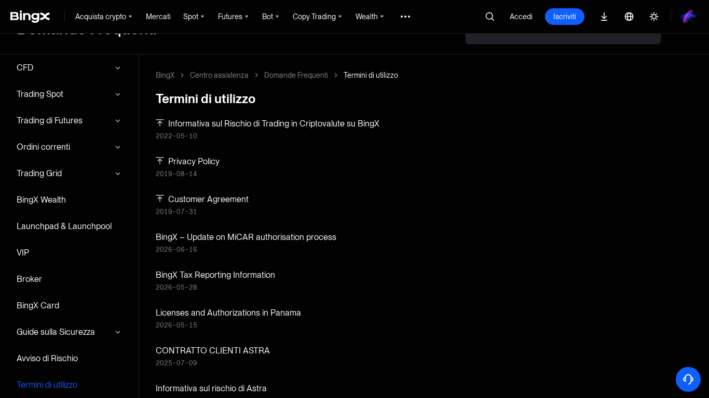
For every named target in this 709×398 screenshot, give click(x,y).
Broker (29, 279)
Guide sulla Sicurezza (56, 332)
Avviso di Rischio (47, 358)
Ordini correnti (43, 147)
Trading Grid (39, 173)
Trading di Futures (50, 120)
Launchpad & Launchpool (64, 226)
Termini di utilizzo (47, 385)
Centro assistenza (219, 75)
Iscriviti (564, 16)
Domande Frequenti (296, 75)
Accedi (521, 16)
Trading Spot (40, 94)
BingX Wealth (41, 200)
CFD (25, 68)
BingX (165, 75)
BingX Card (38, 305)
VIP (23, 253)
